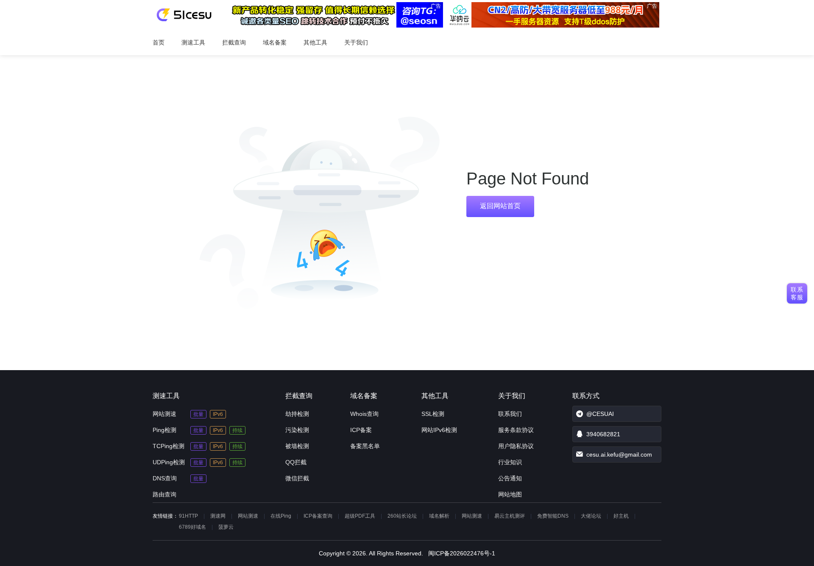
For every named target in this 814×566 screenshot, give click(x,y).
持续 (237, 430)
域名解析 (439, 516)
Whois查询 (364, 413)
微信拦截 (297, 478)
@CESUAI (600, 413)
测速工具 (193, 42)
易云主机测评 (509, 516)
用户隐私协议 (516, 446)
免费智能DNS (553, 516)
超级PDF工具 (360, 516)
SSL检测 (432, 413)
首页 (158, 42)
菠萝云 (226, 527)
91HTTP (188, 516)
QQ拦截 (296, 462)
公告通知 (510, 478)
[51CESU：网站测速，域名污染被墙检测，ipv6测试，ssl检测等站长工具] (184, 14)
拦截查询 (234, 42)
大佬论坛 (591, 516)
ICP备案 (361, 430)
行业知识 (510, 462)
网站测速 (164, 413)
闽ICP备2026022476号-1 (461, 553)
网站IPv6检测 (439, 430)
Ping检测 (164, 430)
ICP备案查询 (318, 516)
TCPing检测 (168, 446)
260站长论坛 (402, 516)
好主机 (621, 516)
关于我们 (356, 42)
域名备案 (275, 42)
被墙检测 (297, 446)
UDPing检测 (169, 462)
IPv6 (218, 414)
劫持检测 (297, 413)
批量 (198, 414)
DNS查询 (165, 478)
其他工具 (315, 42)
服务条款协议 (516, 430)
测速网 (218, 516)
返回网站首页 (500, 205)
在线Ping (280, 516)
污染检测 (297, 430)
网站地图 (510, 494)
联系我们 (510, 413)
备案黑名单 (365, 446)
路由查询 (164, 494)
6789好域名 (192, 527)
